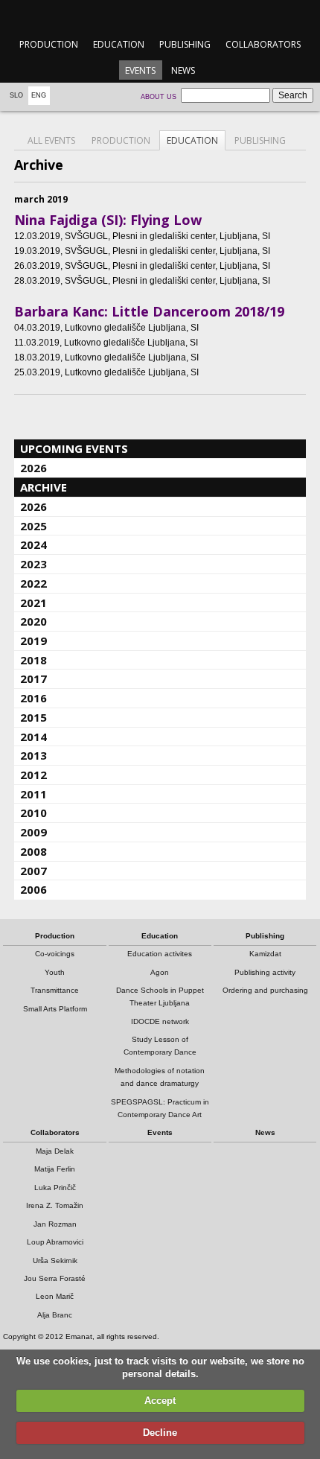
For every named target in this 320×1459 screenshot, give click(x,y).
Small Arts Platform (55, 1009)
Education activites (159, 954)
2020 (33, 621)
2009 (33, 831)
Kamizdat (265, 954)
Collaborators (263, 44)
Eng (38, 95)
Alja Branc (54, 1315)
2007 (33, 870)
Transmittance (55, 990)
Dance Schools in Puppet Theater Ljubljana (160, 996)
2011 (33, 793)
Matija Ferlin (54, 1169)
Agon (159, 972)
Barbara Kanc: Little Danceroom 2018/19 (149, 311)
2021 (33, 602)
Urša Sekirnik (55, 1260)
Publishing (185, 44)
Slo (16, 95)
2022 (33, 583)
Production (48, 44)
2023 (33, 563)
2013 (33, 755)
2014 (33, 736)
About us (158, 97)
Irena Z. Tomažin (54, 1205)
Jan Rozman (55, 1224)
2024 (33, 544)
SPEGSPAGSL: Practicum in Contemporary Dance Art (160, 1108)
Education (118, 44)
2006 (33, 889)
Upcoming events (74, 448)
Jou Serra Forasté (55, 1278)
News (183, 70)
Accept (160, 1400)
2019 (33, 640)
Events (140, 70)
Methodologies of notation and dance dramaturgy (160, 1077)
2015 (33, 717)
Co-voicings (54, 954)
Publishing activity (264, 972)
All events (51, 140)
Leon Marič (55, 1296)
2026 (33, 467)
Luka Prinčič (55, 1187)
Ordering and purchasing (265, 990)
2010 (33, 812)
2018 (33, 659)
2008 (33, 851)
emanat (159, 16)
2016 (33, 697)
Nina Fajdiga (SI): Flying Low (108, 220)
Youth (55, 972)
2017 (33, 678)
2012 (33, 774)
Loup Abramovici (55, 1242)
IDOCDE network (160, 1021)
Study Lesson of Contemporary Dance (160, 1045)
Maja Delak (55, 1151)
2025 (33, 525)
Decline (160, 1432)
